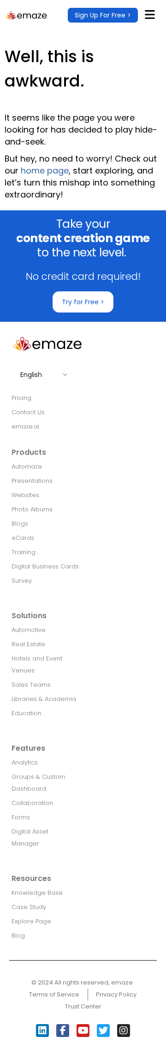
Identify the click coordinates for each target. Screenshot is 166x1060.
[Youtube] (83, 1030)
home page (45, 170)
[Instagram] (123, 1030)
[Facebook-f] (62, 1030)
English (31, 374)
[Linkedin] (42, 1030)
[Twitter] (103, 1030)
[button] (103, 15)
